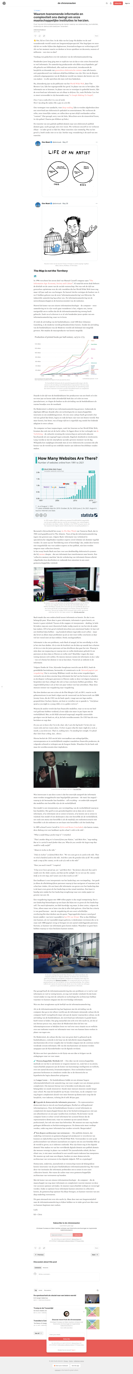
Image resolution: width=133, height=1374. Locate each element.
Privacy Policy (80, 1345)
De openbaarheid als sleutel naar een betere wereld (55, 1295)
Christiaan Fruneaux (40, 30)
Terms (71, 1361)
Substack (57, 1370)
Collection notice (79, 1361)
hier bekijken (77, 789)
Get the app (75, 1365)
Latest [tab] (40, 1290)
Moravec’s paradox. (61, 980)
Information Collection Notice (66, 1345)
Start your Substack (62, 1365)
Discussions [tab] (47, 1290)
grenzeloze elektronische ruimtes (68, 70)
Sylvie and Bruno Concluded (71, 827)
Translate (37, 10)
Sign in (127, 3)
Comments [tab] (38, 1268)
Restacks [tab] (45, 1268)
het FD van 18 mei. (71, 917)
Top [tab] (36, 1290)
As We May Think (68, 531)
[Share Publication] (111, 3)
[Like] (35, 36)
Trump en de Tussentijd (43, 1308)
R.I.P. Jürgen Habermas (41, 1298)
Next (93, 1255)
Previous (40, 1255)
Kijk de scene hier (79, 612)
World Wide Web (77, 83)
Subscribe (118, 3)
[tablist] (41, 1267)
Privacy (66, 1361)
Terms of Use (75, 1343)
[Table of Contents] (2, 687)
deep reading (67, 107)
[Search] (107, 3)
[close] (83, 1311)
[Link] (31, 270)
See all (37, 1333)
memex (42, 554)
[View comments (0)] (40, 36)
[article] (66, 1299)
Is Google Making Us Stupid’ (81, 95)
